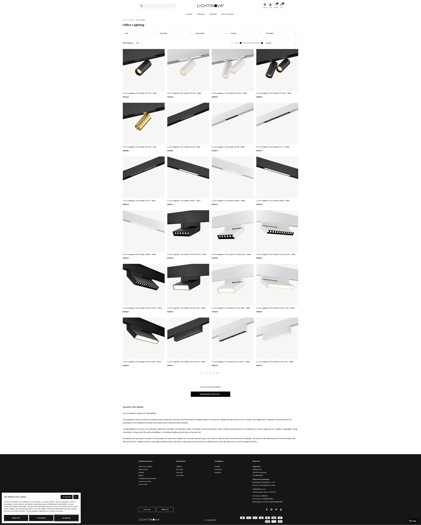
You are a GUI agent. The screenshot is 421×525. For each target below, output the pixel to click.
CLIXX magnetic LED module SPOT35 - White (184, 93)
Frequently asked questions (147, 478)
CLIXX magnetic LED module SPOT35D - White (229, 93)
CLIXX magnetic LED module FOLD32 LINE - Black (142, 362)
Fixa (233, 33)
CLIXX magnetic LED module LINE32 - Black (183, 201)
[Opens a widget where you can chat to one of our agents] (413, 521)
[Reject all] (76, 497)
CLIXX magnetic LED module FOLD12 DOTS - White (275, 254)
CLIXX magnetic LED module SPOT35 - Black (140, 93)
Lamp (199, 33)
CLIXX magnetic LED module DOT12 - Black (139, 201)
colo (126, 33)
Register (179, 466)
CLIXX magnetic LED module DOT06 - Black (183, 147)
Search (141, 6)
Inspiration (213, 14)
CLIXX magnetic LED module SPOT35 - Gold (139, 147)
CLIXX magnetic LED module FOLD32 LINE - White (275, 308)
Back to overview (128, 20)
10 (217, 373)
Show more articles (210, 394)
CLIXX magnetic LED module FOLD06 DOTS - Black (186, 254)
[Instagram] (271, 509)
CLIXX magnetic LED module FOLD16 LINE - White (231, 308)
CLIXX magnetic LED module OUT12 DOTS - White (231, 362)
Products (189, 14)
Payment (141, 472)
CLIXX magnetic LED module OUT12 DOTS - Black (186, 362)
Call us (147, 509)
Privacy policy (143, 469)
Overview (67, 497)
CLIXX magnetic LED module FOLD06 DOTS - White (231, 254)
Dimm (269, 33)
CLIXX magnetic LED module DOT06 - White (228, 147)
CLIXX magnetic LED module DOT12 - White (272, 147)
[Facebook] (266, 509)
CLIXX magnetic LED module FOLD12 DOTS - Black (142, 308)
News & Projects (227, 14)
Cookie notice (142, 484)
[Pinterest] (276, 509)
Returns (140, 475)
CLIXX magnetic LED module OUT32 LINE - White (274, 362)
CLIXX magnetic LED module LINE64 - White (139, 254)
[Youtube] (281, 509)
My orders (180, 469)
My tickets (180, 472)
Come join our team (144, 481)
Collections (201, 14)
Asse (163, 33)
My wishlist (180, 475)
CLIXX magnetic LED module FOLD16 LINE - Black (186, 308)
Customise (41, 518)
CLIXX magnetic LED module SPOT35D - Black (274, 93)
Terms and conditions (145, 466)
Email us (165, 509)
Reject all (16, 518)
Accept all (66, 518)
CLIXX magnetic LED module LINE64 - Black (272, 201)
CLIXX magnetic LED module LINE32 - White (228, 201)
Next (219, 372)
